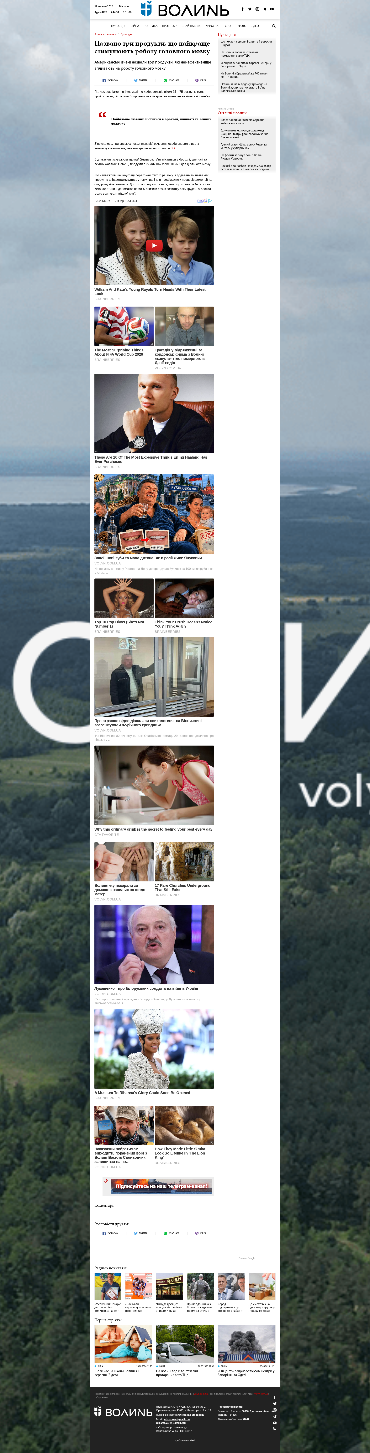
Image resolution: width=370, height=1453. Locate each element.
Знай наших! (191, 26)
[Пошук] (274, 26)
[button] (124, 6)
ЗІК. (173, 148)
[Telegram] (264, 10)
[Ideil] (185, 1440)
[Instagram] (257, 10)
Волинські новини (105, 34)
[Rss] (275, 1429)
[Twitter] (250, 10)
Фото (242, 26)
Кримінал (213, 26)
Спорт (229, 26)
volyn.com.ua (201, 1394)
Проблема (169, 26)
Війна (135, 26)
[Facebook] (242, 10)
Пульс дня (118, 26)
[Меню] (96, 26)
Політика (151, 26)
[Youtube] (272, 10)
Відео (255, 26)
